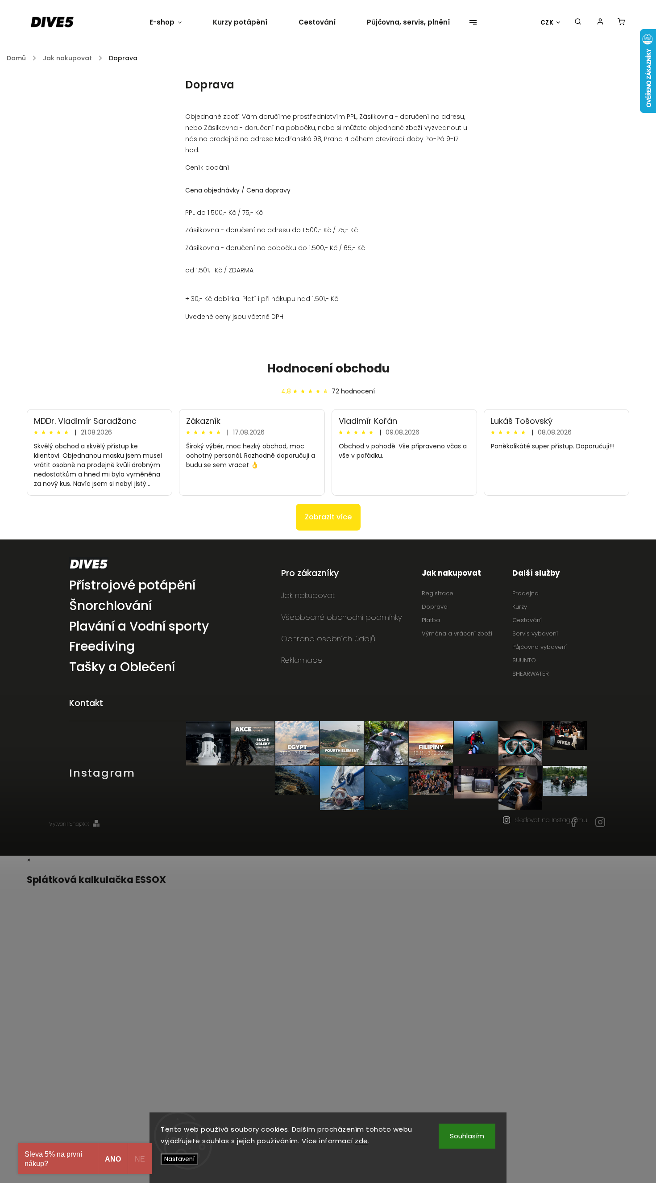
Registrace (437, 593)
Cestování (527, 620)
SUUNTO (524, 660)
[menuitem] (173, 22)
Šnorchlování (110, 606)
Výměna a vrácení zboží (457, 633)
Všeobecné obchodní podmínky (341, 617)
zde (361, 1140)
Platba (431, 620)
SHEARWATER (530, 673)
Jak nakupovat (308, 595)
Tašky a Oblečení (122, 667)
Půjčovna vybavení (539, 647)
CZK (547, 22)
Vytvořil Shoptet (69, 824)
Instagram (600, 822)
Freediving (102, 647)
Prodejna (525, 593)
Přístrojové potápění (132, 586)
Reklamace (301, 660)
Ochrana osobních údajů (328, 638)
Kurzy (519, 606)
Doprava (435, 606)
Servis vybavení (535, 633)
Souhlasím (467, 1136)
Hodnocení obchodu (328, 368)
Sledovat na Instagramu (551, 819)
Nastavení (179, 1159)
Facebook (573, 822)
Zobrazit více (328, 517)
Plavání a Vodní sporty (139, 627)
